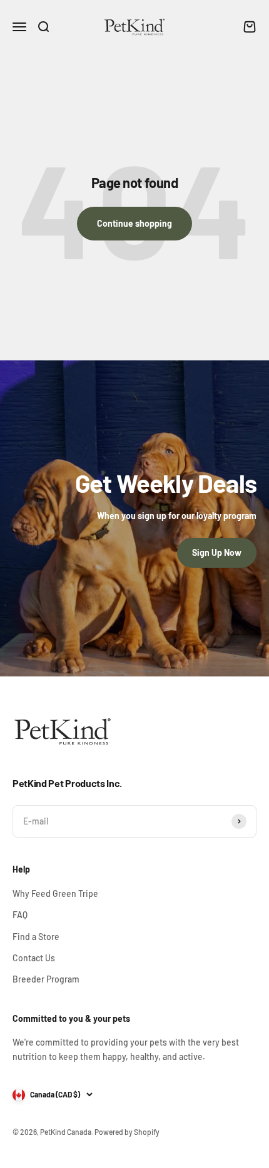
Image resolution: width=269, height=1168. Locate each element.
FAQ (20, 914)
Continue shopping (134, 223)
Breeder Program (46, 979)
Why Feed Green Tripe (55, 893)
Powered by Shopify (127, 1131)
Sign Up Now (216, 552)
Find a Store (36, 936)
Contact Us (34, 958)
